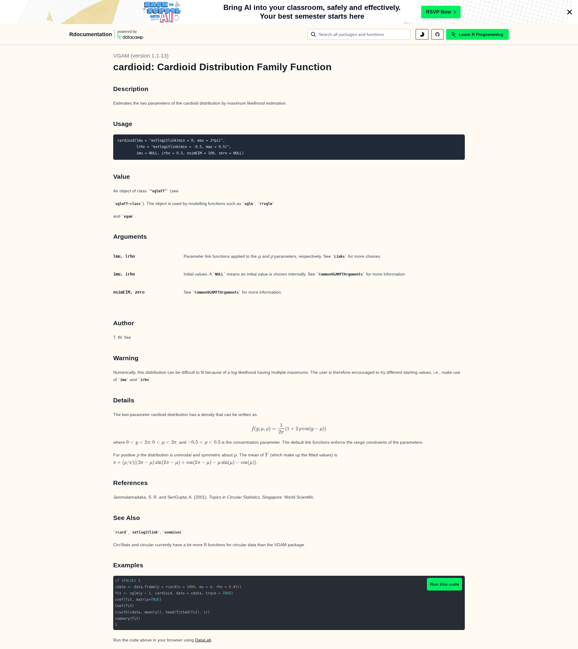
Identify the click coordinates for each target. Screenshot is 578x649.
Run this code (444, 584)
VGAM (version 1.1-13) (141, 56)
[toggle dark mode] (422, 34)
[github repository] (437, 34)
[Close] (570, 12)
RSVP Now (438, 11)
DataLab (203, 640)
